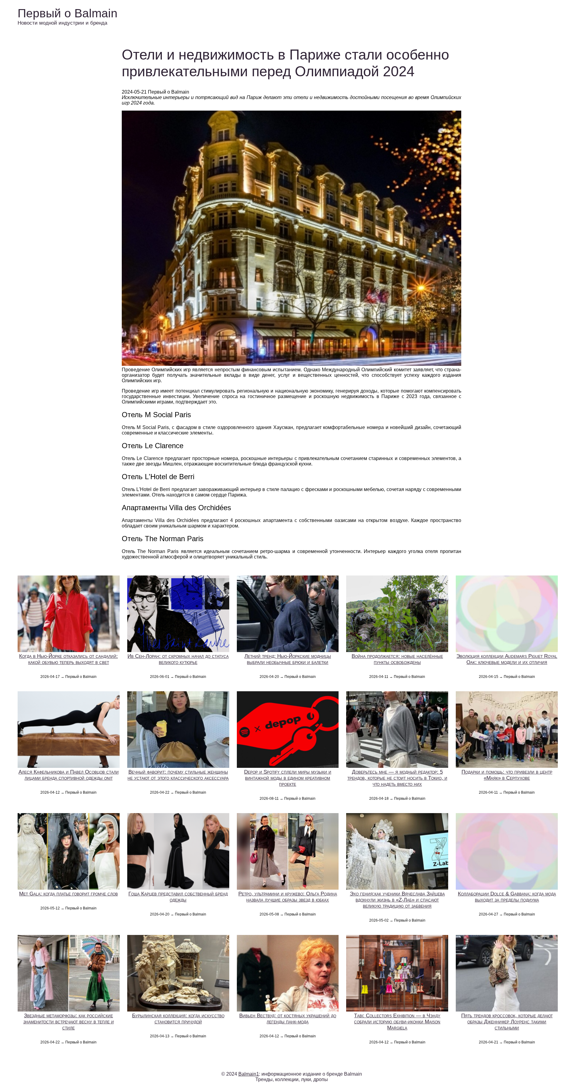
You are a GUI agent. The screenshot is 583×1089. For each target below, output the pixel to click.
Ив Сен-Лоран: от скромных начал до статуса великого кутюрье (178, 659)
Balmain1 (248, 1074)
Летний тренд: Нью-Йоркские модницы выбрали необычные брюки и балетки (287, 659)
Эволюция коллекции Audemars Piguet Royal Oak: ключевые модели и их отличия (506, 659)
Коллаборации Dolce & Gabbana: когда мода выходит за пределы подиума (507, 897)
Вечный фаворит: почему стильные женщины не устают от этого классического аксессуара (178, 775)
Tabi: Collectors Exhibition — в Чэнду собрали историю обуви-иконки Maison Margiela (397, 1022)
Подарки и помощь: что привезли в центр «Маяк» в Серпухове (507, 775)
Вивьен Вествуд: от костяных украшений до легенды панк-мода (287, 1019)
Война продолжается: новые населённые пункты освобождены (397, 659)
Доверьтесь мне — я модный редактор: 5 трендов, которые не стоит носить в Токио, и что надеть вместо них (397, 778)
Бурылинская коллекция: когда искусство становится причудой (178, 1019)
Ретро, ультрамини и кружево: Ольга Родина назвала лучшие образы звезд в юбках (287, 897)
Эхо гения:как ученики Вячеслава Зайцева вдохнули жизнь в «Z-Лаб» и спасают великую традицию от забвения (397, 900)
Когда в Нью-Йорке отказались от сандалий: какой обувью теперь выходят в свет (68, 659)
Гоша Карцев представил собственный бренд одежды (178, 897)
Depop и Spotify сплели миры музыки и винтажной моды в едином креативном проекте (287, 778)
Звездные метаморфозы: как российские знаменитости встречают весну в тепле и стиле (68, 1022)
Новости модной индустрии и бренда (62, 23)
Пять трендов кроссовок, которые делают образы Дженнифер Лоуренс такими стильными (507, 1022)
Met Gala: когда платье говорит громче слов (68, 894)
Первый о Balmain (68, 13)
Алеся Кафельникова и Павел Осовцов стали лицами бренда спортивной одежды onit (69, 775)
